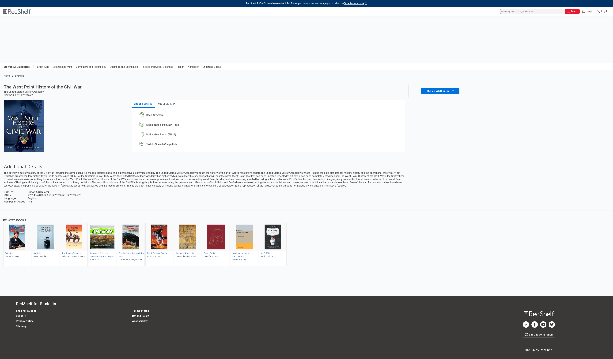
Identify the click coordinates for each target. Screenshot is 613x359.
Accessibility (140, 321)
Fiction (180, 66)
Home (7, 75)
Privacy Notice (25, 321)
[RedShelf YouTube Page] (543, 326)
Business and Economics (124, 66)
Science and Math (62, 66)
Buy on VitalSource (438, 91)
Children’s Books (212, 66)
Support (21, 315)
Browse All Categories (17, 66)
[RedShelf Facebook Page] (534, 326)
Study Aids (43, 66)
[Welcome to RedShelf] (16, 11)
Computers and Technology (91, 66)
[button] (269, 115)
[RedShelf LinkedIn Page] (526, 326)
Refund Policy (140, 315)
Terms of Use (140, 310)
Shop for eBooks (26, 310)
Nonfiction (193, 66)
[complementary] (306, 238)
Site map (21, 326)
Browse (19, 75)
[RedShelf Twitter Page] (552, 326)
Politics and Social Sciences (157, 66)
